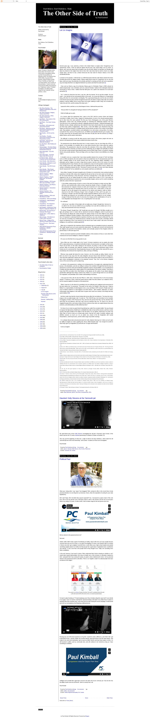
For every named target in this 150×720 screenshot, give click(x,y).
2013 (41, 311)
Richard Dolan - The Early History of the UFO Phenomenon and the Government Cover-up (48, 148)
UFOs (90, 392)
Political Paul (65, 459)
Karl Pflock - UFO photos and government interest (47, 126)
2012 (41, 313)
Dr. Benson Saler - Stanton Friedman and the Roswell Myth (47, 158)
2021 (41, 277)
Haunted (77, 435)
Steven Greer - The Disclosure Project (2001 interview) (47, 217)
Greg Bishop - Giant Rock (46, 205)
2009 (41, 319)
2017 (41, 283)
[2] (105, 82)
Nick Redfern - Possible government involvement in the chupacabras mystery (47, 137)
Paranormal (87, 448)
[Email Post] (86, 390)
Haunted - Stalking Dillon (47, 299)
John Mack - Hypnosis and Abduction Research (46, 141)
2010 (41, 317)
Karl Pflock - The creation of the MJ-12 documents (47, 119)
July (42, 289)
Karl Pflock (78, 392)
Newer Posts (63, 698)
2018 (41, 281)
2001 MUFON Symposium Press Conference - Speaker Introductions (48, 228)
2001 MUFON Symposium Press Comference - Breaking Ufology (48, 231)
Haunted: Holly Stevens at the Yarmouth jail (77, 398)
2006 (41, 326)
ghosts (73, 392)
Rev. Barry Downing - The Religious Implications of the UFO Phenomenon (48, 109)
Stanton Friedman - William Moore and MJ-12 (46, 174)
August (43, 287)
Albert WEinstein (67, 392)
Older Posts (110, 698)
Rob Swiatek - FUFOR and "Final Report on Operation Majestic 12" (48, 208)
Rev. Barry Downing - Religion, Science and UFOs (47, 113)
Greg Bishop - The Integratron (47, 203)
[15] (69, 293)
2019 (41, 279)
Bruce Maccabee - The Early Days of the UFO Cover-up (47, 155)
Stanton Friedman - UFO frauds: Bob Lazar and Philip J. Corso (48, 182)
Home (86, 698)
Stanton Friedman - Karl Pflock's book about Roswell (48, 185)
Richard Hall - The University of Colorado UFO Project (47, 211)
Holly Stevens (78, 433)
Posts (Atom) (69, 700)
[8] (101, 169)
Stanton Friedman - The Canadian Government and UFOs (46, 192)
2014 (41, 309)
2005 (41, 328)
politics (65, 690)
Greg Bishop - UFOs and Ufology (48, 198)
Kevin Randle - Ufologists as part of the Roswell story (48, 163)
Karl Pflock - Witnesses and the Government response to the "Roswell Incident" (47, 130)
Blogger (87, 716)
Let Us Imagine (66, 30)
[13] (83, 222)
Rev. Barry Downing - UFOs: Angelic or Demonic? (47, 116)
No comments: (80, 390)
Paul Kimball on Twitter (45, 268)
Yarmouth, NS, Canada (70, 450)
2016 (41, 304)
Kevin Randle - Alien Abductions (47, 161)
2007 (41, 324)
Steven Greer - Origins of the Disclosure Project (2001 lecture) (48, 221)
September (44, 285)
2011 (41, 315)
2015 (41, 306)
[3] (66, 91)
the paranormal (84, 392)
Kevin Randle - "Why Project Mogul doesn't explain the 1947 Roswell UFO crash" (47, 171)
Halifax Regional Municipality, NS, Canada (74, 692)
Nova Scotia (81, 448)
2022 (41, 275)
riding (77, 592)
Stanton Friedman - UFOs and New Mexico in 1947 (47, 196)
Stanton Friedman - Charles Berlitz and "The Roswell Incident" (46, 178)
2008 (41, 321)
